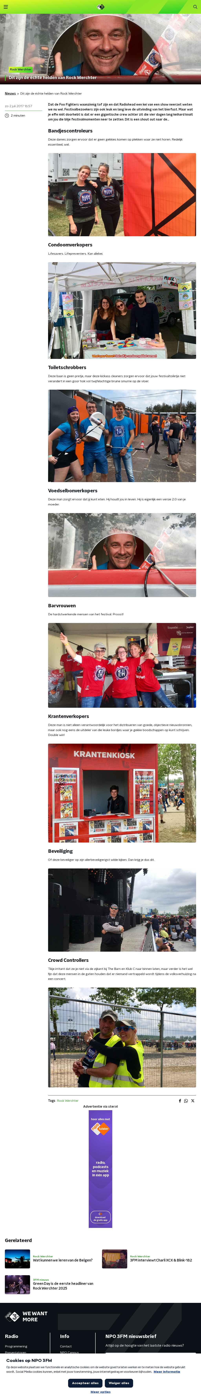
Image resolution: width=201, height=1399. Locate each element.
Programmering (16, 1346)
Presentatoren (15, 1352)
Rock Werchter (68, 1100)
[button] (6, 7)
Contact (66, 1346)
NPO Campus (69, 1352)
